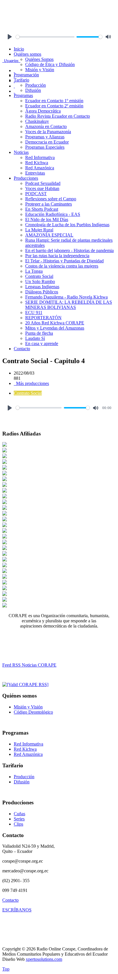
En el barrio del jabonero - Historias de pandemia (69, 250)
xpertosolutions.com (44, 959)
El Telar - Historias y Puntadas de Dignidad (64, 260)
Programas (23, 95)
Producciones (26, 178)
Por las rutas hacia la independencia (57, 255)
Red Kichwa (36, 162)
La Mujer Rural (39, 229)
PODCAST (36, 193)
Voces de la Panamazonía (48, 131)
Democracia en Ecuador (47, 142)
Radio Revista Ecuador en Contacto (57, 116)
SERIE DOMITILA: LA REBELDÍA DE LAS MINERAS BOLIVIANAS (68, 305)
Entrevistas (35, 173)
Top (5, 969)
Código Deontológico (33, 712)
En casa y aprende (41, 343)
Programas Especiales (44, 147)
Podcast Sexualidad (42, 183)
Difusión (33, 90)
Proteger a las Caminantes (48, 204)
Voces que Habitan (42, 188)
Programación (26, 74)
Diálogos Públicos (41, 291)
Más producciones (32, 383)
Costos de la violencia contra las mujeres (61, 266)
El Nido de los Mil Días (46, 219)
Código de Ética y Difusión (50, 64)
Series (19, 818)
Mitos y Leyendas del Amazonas (54, 328)
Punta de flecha (39, 333)
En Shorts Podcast (41, 209)
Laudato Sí (35, 338)
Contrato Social (39, 276)
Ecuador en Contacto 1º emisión (54, 100)
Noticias (21, 152)
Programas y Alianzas (44, 136)
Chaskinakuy (37, 121)
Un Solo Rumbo (40, 281)
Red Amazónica (39, 167)
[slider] (45, 37)
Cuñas (19, 813)
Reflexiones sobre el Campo (50, 198)
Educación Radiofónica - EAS (52, 214)
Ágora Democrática (43, 111)
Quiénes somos (27, 54)
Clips (18, 824)
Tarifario (21, 80)
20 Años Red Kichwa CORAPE (54, 322)
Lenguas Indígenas (42, 286)
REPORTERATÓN (43, 317)
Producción (35, 85)
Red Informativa (40, 157)
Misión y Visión (39, 69)
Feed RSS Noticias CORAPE (29, 665)
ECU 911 (33, 312)
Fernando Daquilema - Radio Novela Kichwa (66, 297)
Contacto (22, 348)
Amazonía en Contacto (46, 126)
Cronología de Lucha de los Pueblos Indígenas (67, 224)
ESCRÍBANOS (17, 909)
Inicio (19, 49)
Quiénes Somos (39, 59)
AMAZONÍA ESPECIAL (49, 235)
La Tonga (34, 271)
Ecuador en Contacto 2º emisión (54, 105)
